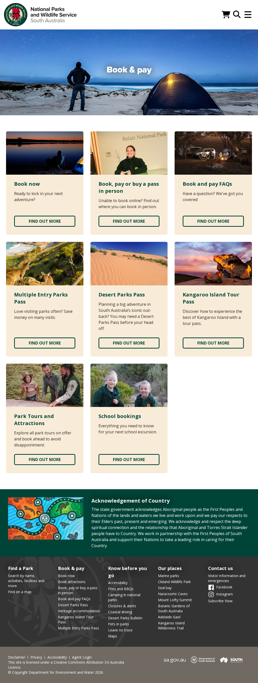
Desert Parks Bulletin (125, 618)
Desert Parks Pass (73, 604)
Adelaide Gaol (169, 617)
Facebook (224, 587)
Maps (112, 636)
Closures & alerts (122, 605)
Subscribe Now (220, 600)
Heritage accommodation (79, 611)
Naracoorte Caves (173, 593)
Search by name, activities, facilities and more (26, 580)
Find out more (45, 221)
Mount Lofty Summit (175, 599)
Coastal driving (120, 612)
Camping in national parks (124, 597)
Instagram (224, 594)
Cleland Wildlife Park (174, 581)
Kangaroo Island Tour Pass (75, 619)
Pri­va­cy (36, 657)
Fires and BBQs (121, 588)
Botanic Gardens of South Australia (174, 608)
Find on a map (19, 591)
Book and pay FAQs (74, 598)
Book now (66, 575)
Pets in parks (118, 624)
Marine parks (168, 575)
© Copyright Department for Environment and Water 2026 (55, 672)
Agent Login (82, 657)
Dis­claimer (16, 657)
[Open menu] (248, 14)
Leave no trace (120, 630)
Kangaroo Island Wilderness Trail (171, 625)
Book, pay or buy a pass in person (78, 590)
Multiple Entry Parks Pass (78, 628)
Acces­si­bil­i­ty (57, 657)
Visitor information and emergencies (226, 578)
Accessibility (117, 582)
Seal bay (165, 587)
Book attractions (71, 581)
